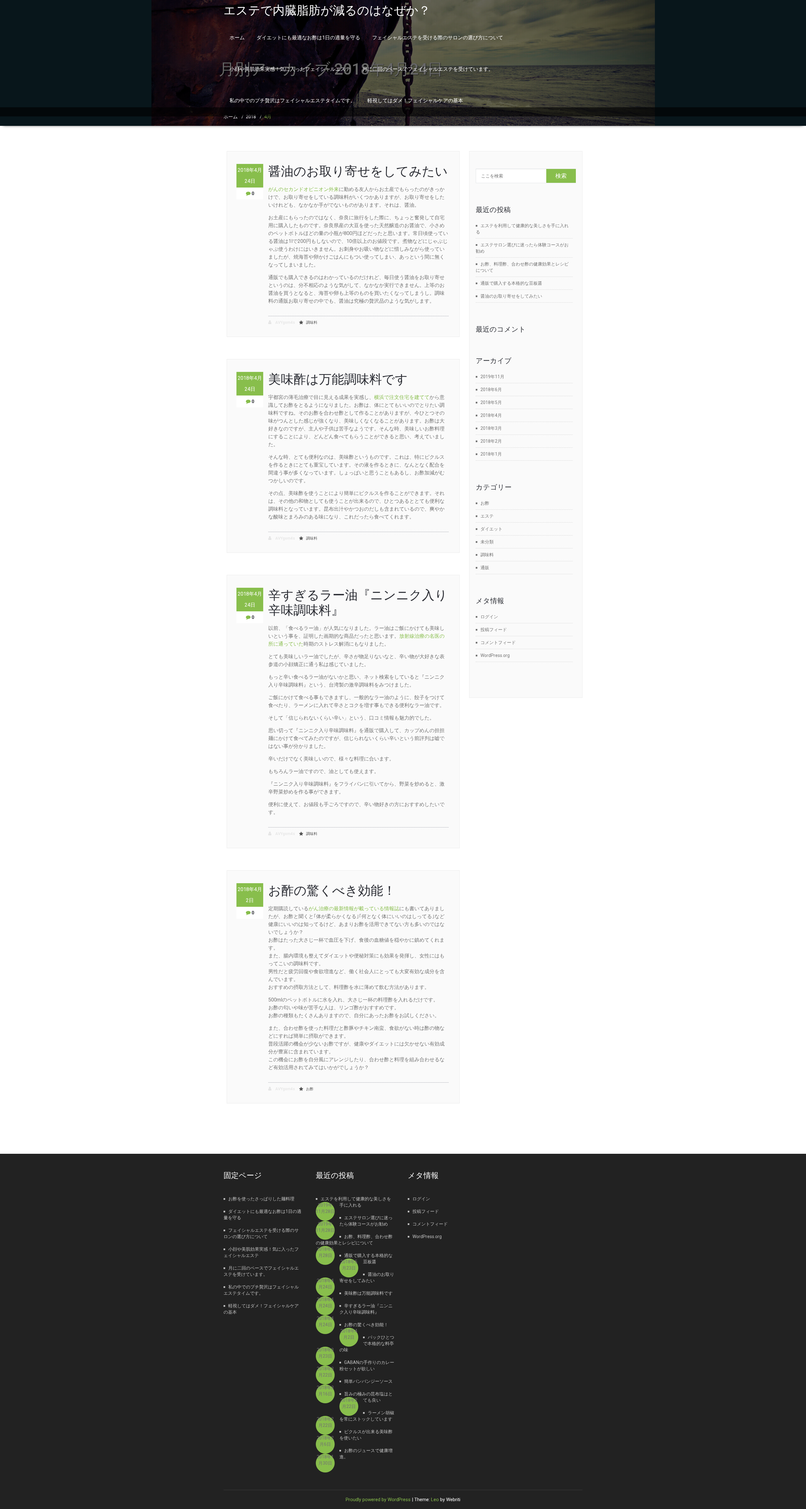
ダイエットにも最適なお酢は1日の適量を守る (308, 38)
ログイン (489, 616)
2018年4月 (491, 415)
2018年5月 (491, 402)
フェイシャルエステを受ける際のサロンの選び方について (437, 38)
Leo (435, 1499)
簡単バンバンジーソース (368, 1381)
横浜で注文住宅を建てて (401, 397)
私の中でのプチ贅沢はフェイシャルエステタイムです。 (292, 101)
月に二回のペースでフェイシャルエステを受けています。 (427, 69)
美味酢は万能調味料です (338, 379)
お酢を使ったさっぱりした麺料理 (261, 1198)
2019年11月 (492, 376)
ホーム (237, 38)
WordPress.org (495, 655)
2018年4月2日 (250, 894)
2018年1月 (491, 454)
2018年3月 (491, 428)
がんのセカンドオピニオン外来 (303, 189)
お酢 (310, 1089)
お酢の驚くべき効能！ (332, 890)
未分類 (487, 541)
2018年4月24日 (250, 175)
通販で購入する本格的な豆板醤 (511, 283)
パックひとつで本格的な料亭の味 (366, 1343)
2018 (251, 117)
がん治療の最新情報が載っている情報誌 (354, 909)
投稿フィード (493, 629)
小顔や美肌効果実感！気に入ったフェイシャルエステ (290, 69)
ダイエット (491, 528)
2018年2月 (491, 441)
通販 (484, 567)
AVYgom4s (284, 322)
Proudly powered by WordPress (378, 1499)
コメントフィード (498, 642)
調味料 (311, 322)
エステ (487, 516)
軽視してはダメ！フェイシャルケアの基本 (415, 101)
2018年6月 (491, 389)
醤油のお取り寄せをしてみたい (358, 171)
